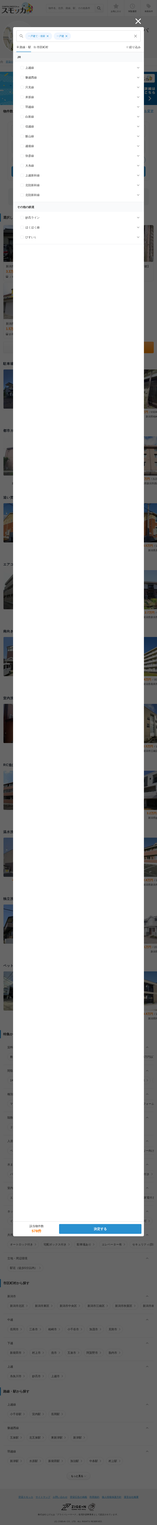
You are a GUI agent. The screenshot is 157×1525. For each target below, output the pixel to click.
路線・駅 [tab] (23, 47)
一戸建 (62, 36)
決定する (100, 1229)
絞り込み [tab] (133, 47)
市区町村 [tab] (41, 47)
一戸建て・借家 (38, 36)
